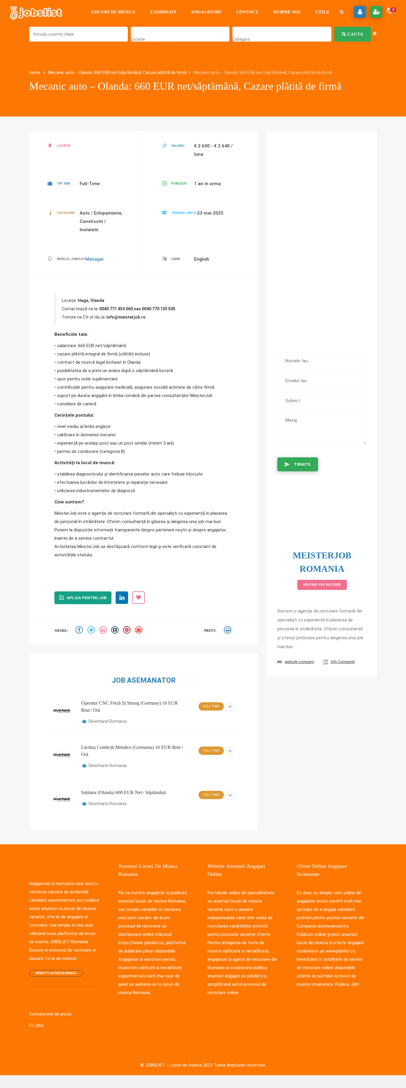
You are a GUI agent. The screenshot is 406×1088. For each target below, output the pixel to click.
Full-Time (211, 706)
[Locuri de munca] (36, 12)
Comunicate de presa (50, 1014)
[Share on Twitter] (91, 631)
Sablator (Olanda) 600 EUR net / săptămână (123, 792)
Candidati (163, 12)
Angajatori (206, 12)
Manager (94, 259)
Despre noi (286, 12)
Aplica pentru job (86, 598)
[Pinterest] (127, 631)
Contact (247, 12)
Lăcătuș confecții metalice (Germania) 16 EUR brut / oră (132, 751)
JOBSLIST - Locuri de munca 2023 (179, 1065)
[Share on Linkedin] (103, 631)
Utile (322, 12)
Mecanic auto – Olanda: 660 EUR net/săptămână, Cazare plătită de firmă (117, 72)
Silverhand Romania (107, 721)
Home (35, 72)
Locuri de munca (113, 12)
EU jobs (36, 1025)
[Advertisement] (321, 239)
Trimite (302, 464)
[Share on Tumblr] (115, 631)
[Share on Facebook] (79, 631)
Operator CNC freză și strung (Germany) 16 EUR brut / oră (129, 706)
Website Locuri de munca (56, 973)
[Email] (139, 631)
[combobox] (138, 39)
